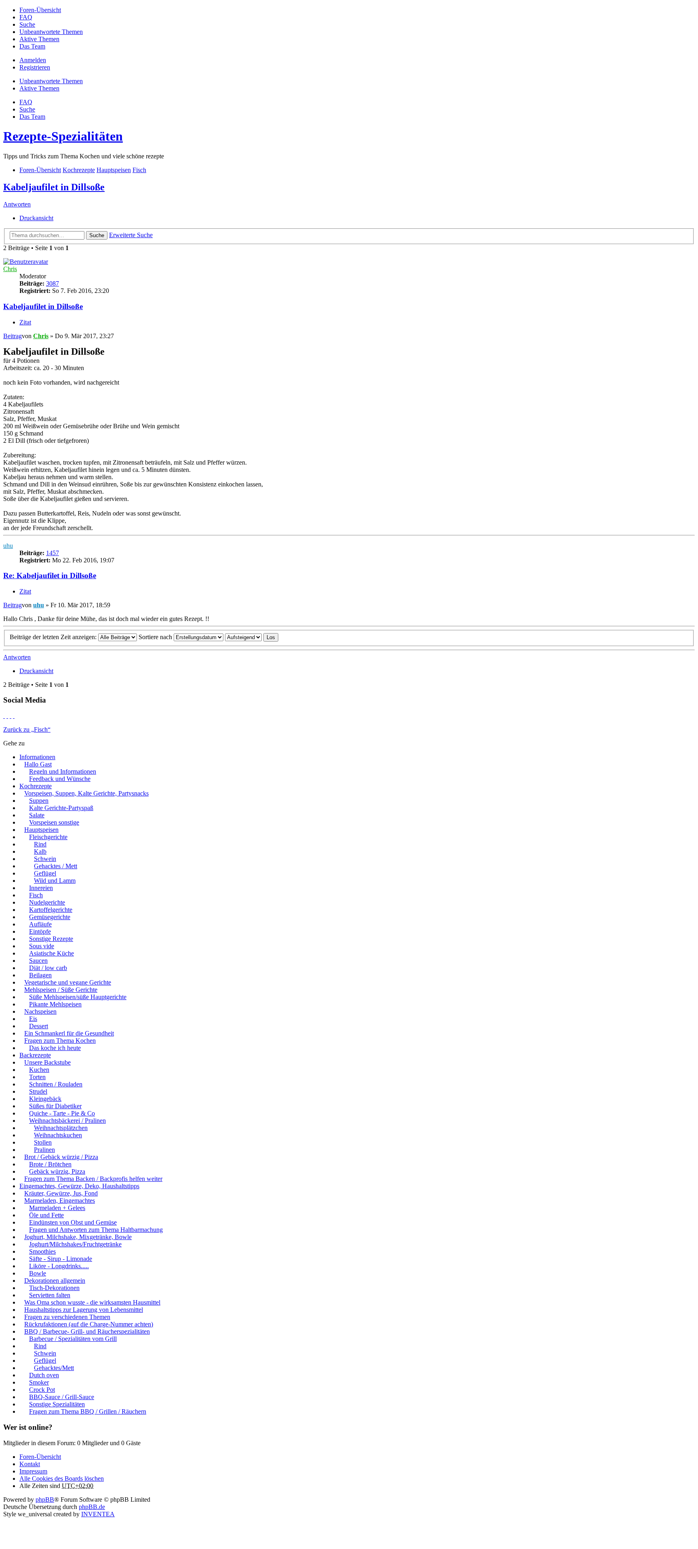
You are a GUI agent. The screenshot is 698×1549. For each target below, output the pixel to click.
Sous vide (41, 946)
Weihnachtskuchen (58, 1135)
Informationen (37, 756)
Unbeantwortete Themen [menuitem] (51, 31)
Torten (37, 1076)
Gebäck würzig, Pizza (57, 1171)
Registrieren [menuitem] (34, 67)
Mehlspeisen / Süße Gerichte (60, 989)
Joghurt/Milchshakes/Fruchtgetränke (75, 1244)
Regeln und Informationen (62, 771)
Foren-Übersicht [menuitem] (40, 9)
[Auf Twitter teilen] (7, 715)
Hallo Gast (38, 764)
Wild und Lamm (55, 880)
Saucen (38, 960)
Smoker (39, 1382)
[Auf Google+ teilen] (10, 715)
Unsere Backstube (47, 1062)
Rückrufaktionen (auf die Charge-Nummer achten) (88, 1324)
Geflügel (45, 873)
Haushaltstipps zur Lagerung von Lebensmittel (83, 1309)
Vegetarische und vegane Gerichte (67, 982)
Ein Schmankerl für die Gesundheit (69, 1033)
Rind (40, 844)
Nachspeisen (40, 1011)
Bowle (37, 1273)
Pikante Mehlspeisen (55, 1004)
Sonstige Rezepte (51, 938)
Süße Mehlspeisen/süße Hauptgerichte (77, 996)
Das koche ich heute (55, 1047)
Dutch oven (44, 1375)
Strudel (38, 1091)
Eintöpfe (40, 931)
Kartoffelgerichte (50, 909)
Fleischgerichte (48, 836)
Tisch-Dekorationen (54, 1287)
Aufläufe (40, 924)
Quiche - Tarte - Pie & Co (62, 1113)
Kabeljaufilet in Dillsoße (54, 187)
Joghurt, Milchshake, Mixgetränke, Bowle (78, 1236)
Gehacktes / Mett (55, 866)
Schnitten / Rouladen (55, 1084)
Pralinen (44, 1149)
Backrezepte (35, 1055)
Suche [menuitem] (27, 24)
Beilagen (40, 975)
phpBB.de (92, 1506)
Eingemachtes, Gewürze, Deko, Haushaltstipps (79, 1186)
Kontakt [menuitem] (29, 1464)
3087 (52, 283)
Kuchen (39, 1069)
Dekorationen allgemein (54, 1280)
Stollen (43, 1142)
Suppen (38, 800)
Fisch (36, 895)
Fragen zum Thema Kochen (60, 1040)
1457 (52, 552)
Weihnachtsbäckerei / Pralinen (67, 1120)
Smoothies (42, 1251)
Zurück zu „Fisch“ (26, 729)
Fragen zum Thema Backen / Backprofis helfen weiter (93, 1178)
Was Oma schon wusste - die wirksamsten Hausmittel (92, 1302)
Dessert (38, 1026)
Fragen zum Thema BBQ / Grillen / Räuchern (87, 1411)
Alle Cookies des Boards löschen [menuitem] (61, 1478)
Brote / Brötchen (50, 1164)
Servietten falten (49, 1295)
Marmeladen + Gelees (57, 1207)
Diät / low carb (48, 967)
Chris (10, 268)
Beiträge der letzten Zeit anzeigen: (54, 636)
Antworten (17, 204)
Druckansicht (36, 218)
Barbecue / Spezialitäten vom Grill (73, 1338)
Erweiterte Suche (131, 235)
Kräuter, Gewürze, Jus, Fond (61, 1193)
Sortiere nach (156, 636)
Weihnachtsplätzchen (61, 1127)
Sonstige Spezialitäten (57, 1404)
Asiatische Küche (51, 953)
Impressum (33, 1471)
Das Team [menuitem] (32, 46)
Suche (96, 235)
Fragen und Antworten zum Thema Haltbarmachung (96, 1229)
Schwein (45, 858)
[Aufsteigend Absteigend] (243, 636)
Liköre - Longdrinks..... (59, 1266)
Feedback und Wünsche (59, 778)
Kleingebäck (45, 1098)
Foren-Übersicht (40, 1456)
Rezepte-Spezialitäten (63, 136)
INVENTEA (98, 1514)
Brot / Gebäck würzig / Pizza (61, 1156)
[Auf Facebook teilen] (4, 715)
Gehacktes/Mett (54, 1367)
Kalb (40, 851)
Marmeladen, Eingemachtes (59, 1200)
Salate (36, 815)
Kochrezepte (35, 786)
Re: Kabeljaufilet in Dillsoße (49, 575)
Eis (33, 1018)
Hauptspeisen (41, 829)
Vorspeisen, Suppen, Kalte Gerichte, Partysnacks (86, 793)
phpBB (45, 1499)
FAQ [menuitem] (25, 17)
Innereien (41, 887)
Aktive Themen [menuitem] (39, 39)
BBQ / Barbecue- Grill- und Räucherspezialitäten (87, 1331)
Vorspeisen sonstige (54, 822)
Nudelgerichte (47, 902)
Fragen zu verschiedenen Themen (67, 1316)
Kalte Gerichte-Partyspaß (61, 807)
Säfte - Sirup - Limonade (60, 1258)
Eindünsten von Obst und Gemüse (73, 1222)
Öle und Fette (46, 1215)
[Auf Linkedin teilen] (14, 715)
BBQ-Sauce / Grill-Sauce (61, 1396)
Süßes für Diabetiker (55, 1106)
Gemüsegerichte (49, 916)
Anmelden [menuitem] (32, 60)
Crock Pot (42, 1389)
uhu (8, 545)
